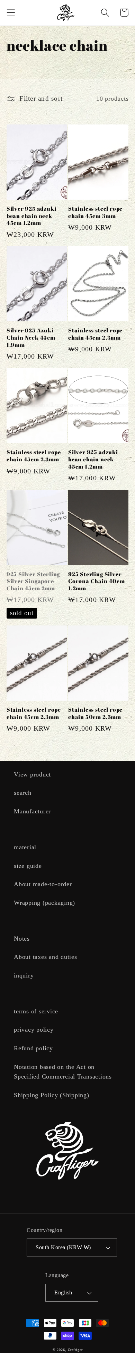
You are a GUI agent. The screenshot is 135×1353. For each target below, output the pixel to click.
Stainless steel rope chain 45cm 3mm (95, 212)
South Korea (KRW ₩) (63, 1247)
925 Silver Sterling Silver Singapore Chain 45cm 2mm (33, 581)
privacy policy (34, 1029)
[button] (10, 12)
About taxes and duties (45, 956)
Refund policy (33, 1048)
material (25, 847)
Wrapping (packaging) (44, 902)
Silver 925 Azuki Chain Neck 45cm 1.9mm (31, 337)
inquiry (24, 975)
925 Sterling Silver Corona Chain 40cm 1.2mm (96, 581)
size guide (28, 865)
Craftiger (75, 1350)
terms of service (36, 1011)
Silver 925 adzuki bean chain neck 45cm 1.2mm (31, 216)
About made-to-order (43, 884)
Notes (22, 938)
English (63, 1293)
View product (32, 774)
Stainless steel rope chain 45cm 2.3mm (95, 334)
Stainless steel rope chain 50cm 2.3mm (95, 713)
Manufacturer (32, 811)
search (23, 792)
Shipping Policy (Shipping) (51, 1095)
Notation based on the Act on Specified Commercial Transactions (63, 1071)
